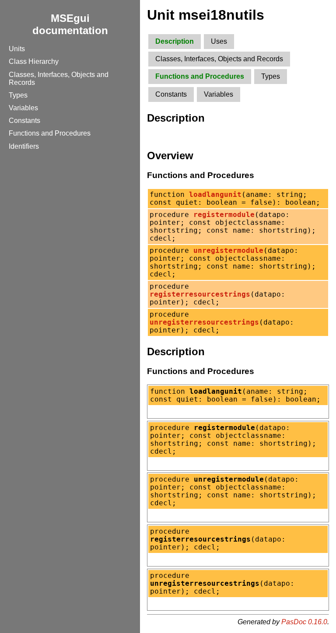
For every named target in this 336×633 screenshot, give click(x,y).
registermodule (224, 215)
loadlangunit (215, 195)
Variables (23, 108)
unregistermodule (228, 251)
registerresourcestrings (200, 294)
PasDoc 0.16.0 (304, 622)
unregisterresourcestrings (204, 322)
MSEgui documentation (70, 24)
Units (17, 48)
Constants (24, 120)
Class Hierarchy (34, 61)
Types (18, 95)
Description (174, 41)
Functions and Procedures (50, 133)
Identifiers (24, 146)
